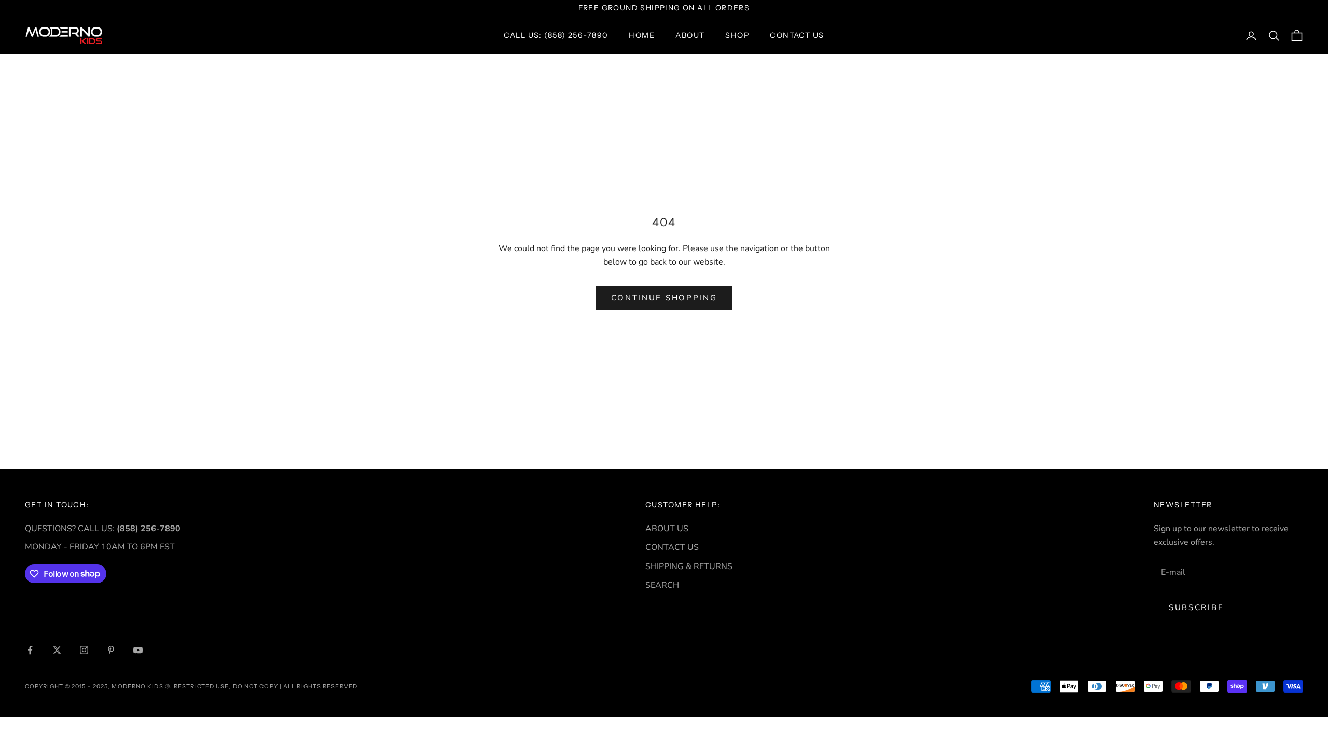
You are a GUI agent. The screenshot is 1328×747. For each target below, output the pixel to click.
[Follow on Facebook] (30, 650)
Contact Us (797, 35)
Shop (737, 35)
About (689, 35)
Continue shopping (664, 298)
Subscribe (1196, 607)
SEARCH (662, 585)
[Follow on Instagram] (84, 650)
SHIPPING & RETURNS (688, 566)
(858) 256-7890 (149, 528)
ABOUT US (666, 528)
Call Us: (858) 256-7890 (556, 35)
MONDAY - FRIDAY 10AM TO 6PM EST (100, 546)
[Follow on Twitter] (57, 650)
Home (642, 35)
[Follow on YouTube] (138, 650)
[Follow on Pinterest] (111, 650)
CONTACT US (672, 547)
